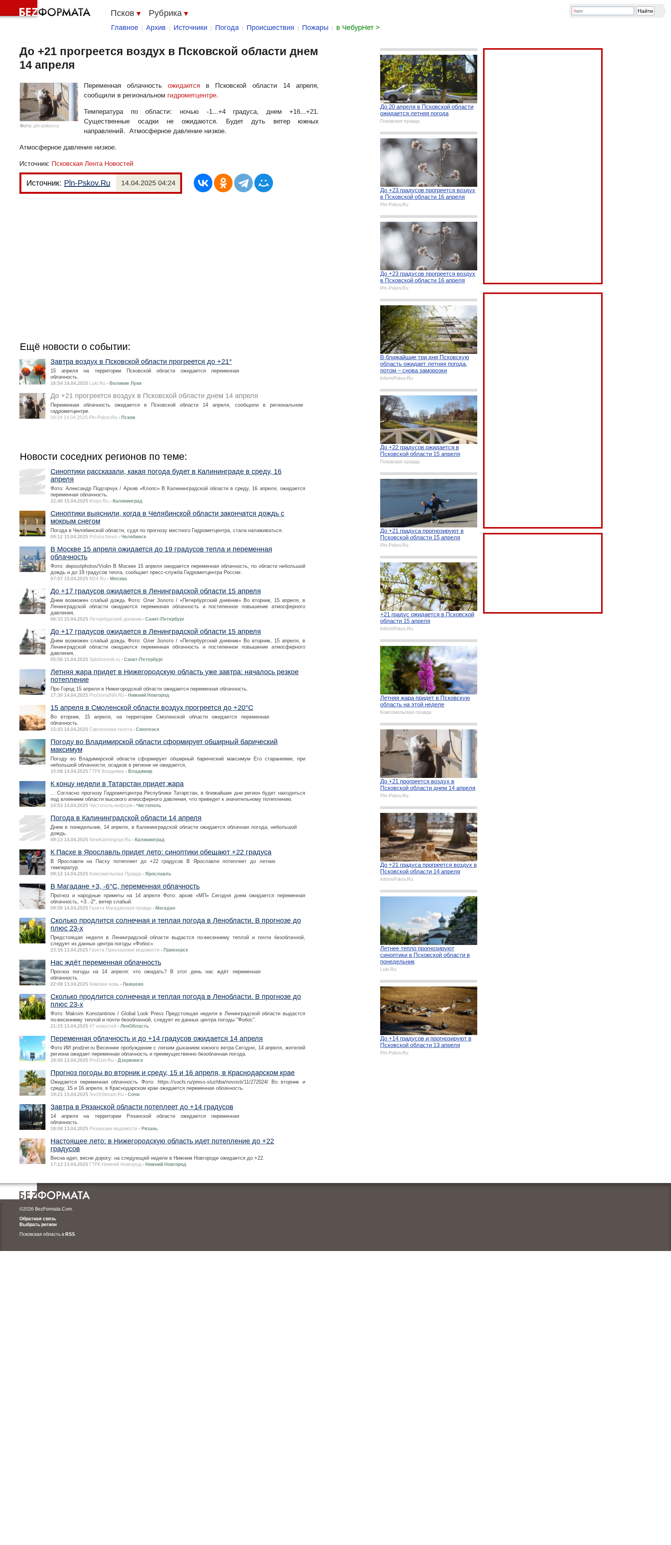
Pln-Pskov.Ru (87, 183)
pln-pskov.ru (46, 126)
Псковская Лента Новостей (93, 163)
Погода (227, 27)
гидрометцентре (191, 95)
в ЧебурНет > (358, 27)
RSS (70, 1234)
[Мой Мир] (263, 183)
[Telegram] (243, 183)
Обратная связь (37, 1218)
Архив (156, 27)
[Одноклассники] (223, 183)
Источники (190, 27)
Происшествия (270, 27)
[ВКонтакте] (203, 183)
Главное (124, 27)
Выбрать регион (38, 1224)
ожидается (184, 85)
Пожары (315, 27)
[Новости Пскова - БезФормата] (46, 9)
